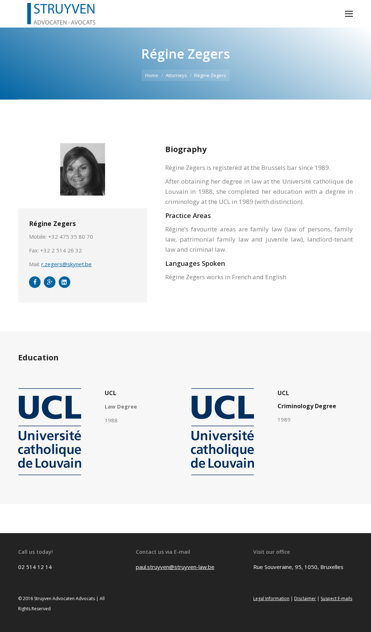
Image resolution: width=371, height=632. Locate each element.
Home (151, 75)
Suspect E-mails (336, 598)
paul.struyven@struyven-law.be (175, 566)
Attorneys (176, 75)
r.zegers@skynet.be (66, 264)
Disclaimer (305, 598)
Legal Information (271, 598)
